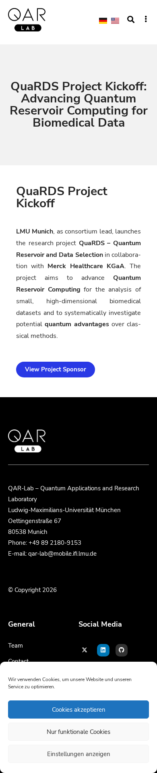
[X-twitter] (84, 650)
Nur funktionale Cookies (78, 732)
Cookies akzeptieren (78, 710)
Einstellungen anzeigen (78, 754)
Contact (18, 661)
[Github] (122, 650)
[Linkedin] (103, 650)
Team (15, 646)
